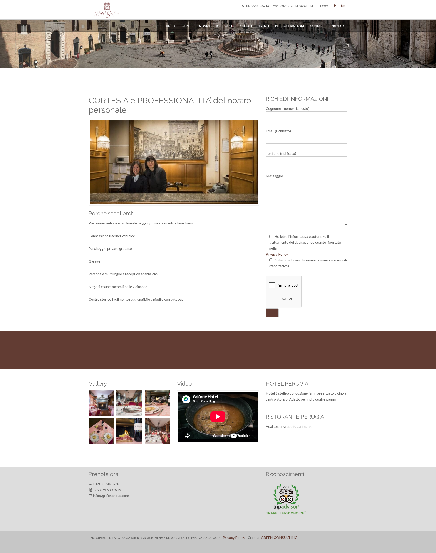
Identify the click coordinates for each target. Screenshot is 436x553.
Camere (187, 25)
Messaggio (274, 176)
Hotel (170, 25)
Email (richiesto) (278, 131)
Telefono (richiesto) (281, 153)
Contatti (317, 25)
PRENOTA (338, 25)
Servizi (204, 25)
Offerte (246, 25)
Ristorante (225, 25)
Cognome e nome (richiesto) (287, 108)
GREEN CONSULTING (279, 537)
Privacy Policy (277, 254)
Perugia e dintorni (289, 25)
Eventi (264, 25)
